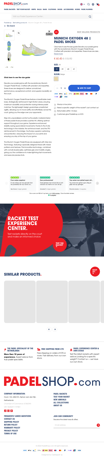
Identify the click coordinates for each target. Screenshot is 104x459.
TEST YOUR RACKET (23, 9)
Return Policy (10, 425)
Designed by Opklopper (51, 455)
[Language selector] (82, 4)
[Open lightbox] (18, 33)
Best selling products (20, 22)
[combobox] (52, 16)
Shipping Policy (11, 422)
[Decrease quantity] (56, 88)
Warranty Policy (12, 428)
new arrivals (60, 400)
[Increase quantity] (65, 88)
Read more (58, 54)
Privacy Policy (11, 431)
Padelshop (7, 22)
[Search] (88, 4)
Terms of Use (10, 434)
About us (58, 406)
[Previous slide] (49, 329)
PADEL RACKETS (60, 394)
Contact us (9, 419)
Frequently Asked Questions (17, 416)
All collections (61, 403)
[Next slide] (55, 329)
